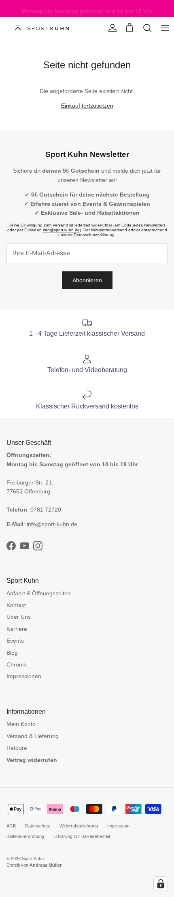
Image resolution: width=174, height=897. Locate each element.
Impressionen (23, 676)
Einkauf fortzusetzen (87, 105)
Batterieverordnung (25, 836)
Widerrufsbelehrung (78, 825)
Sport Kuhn (33, 858)
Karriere (16, 629)
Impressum (118, 825)
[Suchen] (147, 28)
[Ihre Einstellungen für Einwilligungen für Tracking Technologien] (161, 884)
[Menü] (165, 28)
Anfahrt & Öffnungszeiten (38, 593)
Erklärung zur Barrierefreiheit (81, 836)
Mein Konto (21, 724)
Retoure (16, 748)
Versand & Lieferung (32, 736)
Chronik (16, 664)
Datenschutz (37, 825)
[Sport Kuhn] (42, 28)
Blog (12, 652)
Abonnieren (87, 280)
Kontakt (16, 605)
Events (15, 640)
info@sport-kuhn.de (61, 230)
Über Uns (18, 617)
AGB (11, 825)
